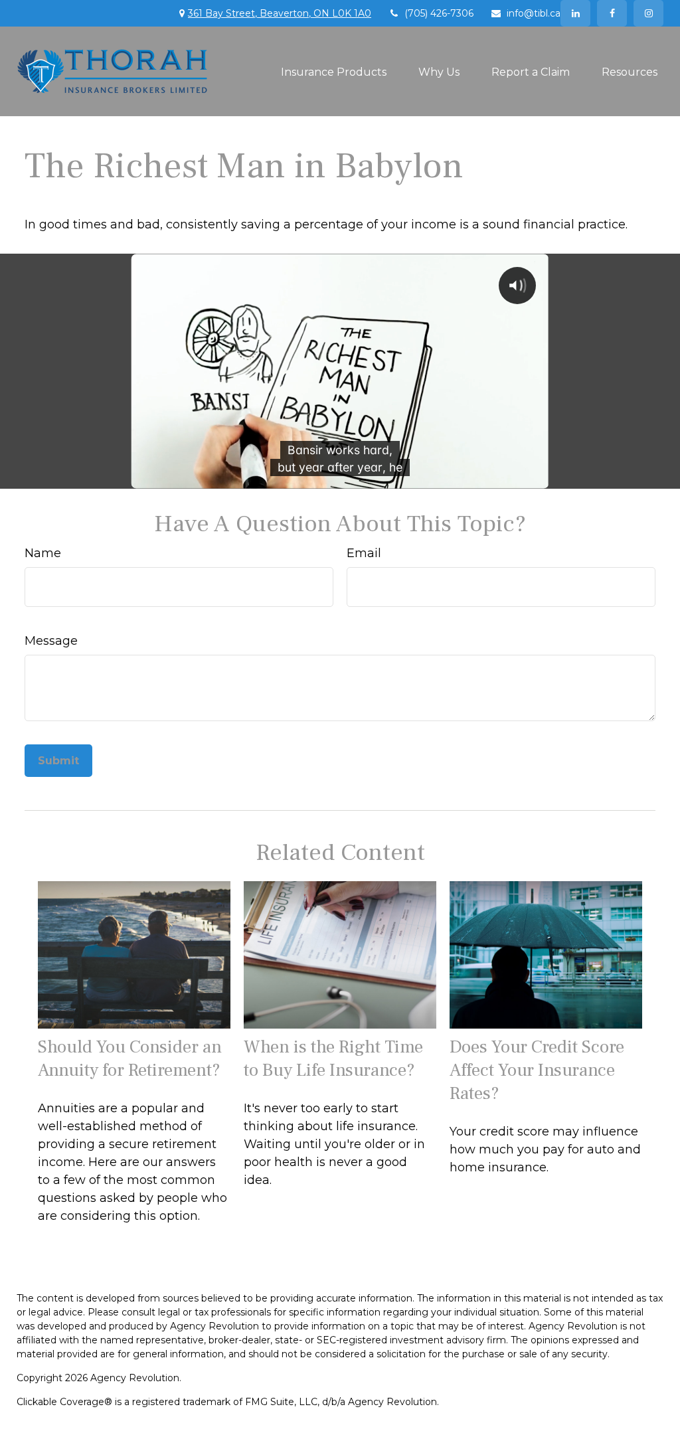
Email (364, 553)
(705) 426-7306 (438, 13)
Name (43, 553)
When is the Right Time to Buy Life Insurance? (333, 1058)
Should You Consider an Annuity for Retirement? (130, 1058)
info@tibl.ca (533, 13)
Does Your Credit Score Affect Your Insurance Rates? (537, 1070)
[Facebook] (612, 13)
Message (51, 640)
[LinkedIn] (575, 13)
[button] (333, 71)
